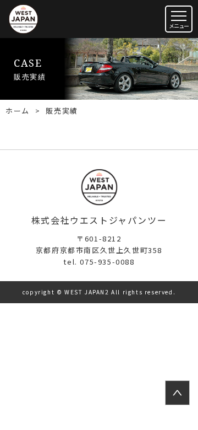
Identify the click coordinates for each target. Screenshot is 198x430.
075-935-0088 (98, 261)
